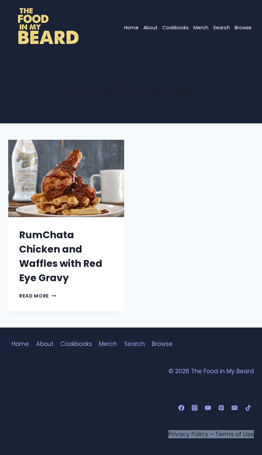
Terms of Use (234, 434)
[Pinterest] (221, 408)
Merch (200, 27)
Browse (243, 27)
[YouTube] (208, 408)
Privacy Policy (188, 434)
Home (131, 27)
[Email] (235, 408)
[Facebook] (181, 408)
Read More (37, 296)
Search (221, 27)
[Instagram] (195, 408)
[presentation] (66, 178)
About (150, 27)
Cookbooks (175, 27)
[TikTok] (248, 408)
